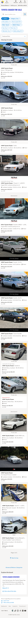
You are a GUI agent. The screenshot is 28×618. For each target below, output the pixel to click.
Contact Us (15, 606)
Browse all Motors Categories (14, 567)
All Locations (5, 21)
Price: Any (13, 28)
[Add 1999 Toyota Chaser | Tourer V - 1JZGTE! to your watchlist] (26, 157)
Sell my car (14, 5)
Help (10, 606)
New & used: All (16, 21)
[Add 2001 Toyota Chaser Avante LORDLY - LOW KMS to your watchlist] (26, 200)
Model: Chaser (16, 25)
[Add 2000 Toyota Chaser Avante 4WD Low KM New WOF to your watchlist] (24, 416)
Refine (5, 18)
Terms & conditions (23, 606)
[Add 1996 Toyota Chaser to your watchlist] (24, 379)
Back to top (15, 558)
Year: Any (4, 28)
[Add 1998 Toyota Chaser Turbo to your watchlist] (26, 121)
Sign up (20, 2)
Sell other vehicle (22, 5)
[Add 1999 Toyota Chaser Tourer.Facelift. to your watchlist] (26, 309)
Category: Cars (15, 18)
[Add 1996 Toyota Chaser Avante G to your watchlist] (24, 345)
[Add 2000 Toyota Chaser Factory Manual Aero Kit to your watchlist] (24, 519)
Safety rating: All (17, 31)
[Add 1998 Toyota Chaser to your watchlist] (26, 44)
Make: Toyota (5, 25)
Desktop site (4, 606)
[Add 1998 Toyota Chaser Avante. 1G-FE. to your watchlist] (26, 274)
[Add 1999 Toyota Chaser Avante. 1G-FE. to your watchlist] (26, 238)
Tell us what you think (8, 602)
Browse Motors (5, 5)
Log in (24, 2)
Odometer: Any (6, 31)
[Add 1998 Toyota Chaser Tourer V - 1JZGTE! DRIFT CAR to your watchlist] (24, 486)
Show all (4, 588)
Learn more (6, 600)
